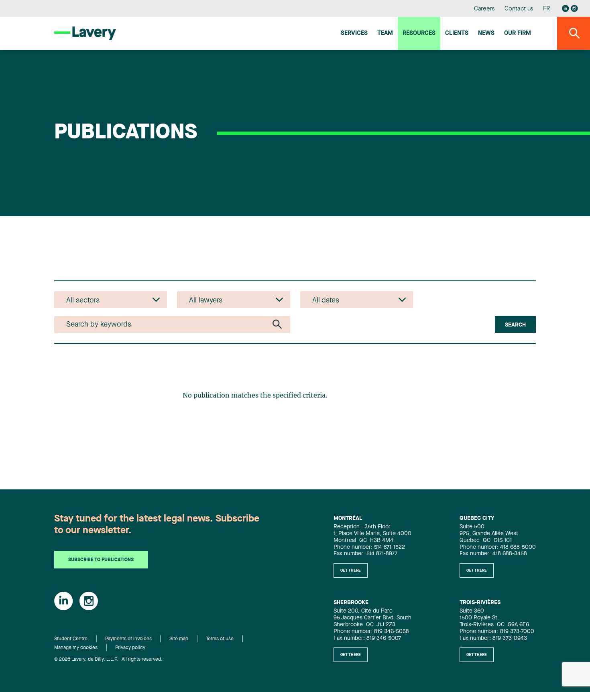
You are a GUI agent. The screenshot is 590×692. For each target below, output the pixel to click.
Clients (456, 33)
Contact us (519, 9)
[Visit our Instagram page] (574, 8)
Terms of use (220, 639)
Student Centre (70, 639)
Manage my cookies (76, 647)
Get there (350, 570)
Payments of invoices (128, 639)
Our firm (517, 33)
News (486, 33)
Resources (419, 33)
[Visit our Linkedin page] (565, 8)
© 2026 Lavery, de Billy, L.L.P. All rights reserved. (108, 659)
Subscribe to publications (101, 560)
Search (515, 325)
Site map (178, 639)
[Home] (85, 33)
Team (385, 33)
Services (354, 33)
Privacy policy (130, 647)
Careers (484, 9)
